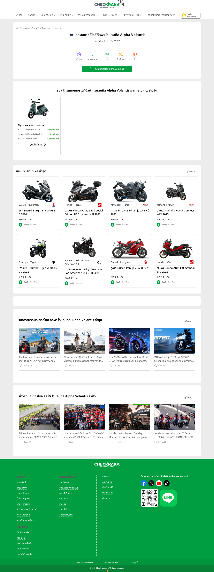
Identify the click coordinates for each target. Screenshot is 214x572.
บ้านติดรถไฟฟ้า (23, 548)
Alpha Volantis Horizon (31, 125)
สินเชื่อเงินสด (64, 482)
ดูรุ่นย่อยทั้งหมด (36, 144)
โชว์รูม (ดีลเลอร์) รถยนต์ (27, 509)
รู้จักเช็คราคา (107, 492)
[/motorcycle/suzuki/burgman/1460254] (38, 191)
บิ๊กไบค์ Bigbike (23, 498)
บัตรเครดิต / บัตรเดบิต (68, 487)
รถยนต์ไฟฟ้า (22, 487)
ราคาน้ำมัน (63, 509)
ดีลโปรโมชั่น (107, 482)
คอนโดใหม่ (21, 538)
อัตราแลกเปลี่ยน (66, 514)
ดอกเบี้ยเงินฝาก (65, 493)
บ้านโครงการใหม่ (23, 532)
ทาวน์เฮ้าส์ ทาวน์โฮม (25, 554)
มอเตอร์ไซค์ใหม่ (23, 493)
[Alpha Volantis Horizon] (38, 108)
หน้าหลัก (19, 15)
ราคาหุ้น (62, 504)
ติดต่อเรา (106, 498)
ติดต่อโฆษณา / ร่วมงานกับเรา (161, 15)
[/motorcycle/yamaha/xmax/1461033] (176, 191)
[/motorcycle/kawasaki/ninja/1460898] (130, 191)
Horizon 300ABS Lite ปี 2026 (29, 129)
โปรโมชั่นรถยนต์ (23, 514)
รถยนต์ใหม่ (21, 482)
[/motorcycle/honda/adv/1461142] (176, 248)
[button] (190, 15)
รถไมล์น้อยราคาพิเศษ (25, 520)
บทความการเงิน (23, 504)
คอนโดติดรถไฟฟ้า (24, 543)
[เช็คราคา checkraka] (107, 5)
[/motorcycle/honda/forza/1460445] (84, 191)
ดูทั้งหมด (190, 171)
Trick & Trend (110, 15)
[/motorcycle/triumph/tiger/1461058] (38, 248)
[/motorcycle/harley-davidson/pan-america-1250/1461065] (84, 247)
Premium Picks (132, 15)
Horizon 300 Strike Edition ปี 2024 (30, 134)
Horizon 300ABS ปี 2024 (27, 138)
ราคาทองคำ (64, 498)
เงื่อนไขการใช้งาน (109, 487)
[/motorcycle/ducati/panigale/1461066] (130, 248)
